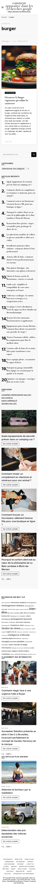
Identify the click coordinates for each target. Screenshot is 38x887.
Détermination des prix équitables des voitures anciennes (14, 833)
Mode (13, 869)
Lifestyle (30, 864)
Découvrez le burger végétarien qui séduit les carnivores (16, 100)
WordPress (20, 883)
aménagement (31, 602)
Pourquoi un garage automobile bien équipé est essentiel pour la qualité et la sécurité (20, 371)
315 (7, 579)
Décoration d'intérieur (8, 622)
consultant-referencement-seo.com (16, 395)
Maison (5, 687)
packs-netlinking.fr (9, 401)
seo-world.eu (7, 398)
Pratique (9, 871)
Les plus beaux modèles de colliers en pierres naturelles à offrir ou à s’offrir (21, 237)
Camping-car (14, 616)
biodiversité (6, 616)
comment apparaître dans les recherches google (19, 6)
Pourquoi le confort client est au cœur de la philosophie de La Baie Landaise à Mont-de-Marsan (20, 215)
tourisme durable (29, 648)
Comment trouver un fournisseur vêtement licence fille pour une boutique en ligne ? (20, 204)
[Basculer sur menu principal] (3, 7)
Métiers (6, 869)
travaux (12, 654)
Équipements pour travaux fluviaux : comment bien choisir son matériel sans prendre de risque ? (21, 329)
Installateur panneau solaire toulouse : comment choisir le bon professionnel (21, 248)
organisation (25, 638)
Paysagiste (6, 642)
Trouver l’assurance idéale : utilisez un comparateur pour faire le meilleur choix (21, 340)
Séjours (7, 873)
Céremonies (9, 861)
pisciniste (13, 642)
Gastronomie (10, 92)
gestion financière (26, 628)
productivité (28, 641)
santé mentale (14, 645)
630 (8, 754)
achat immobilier (6, 602)
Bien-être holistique (13, 613)
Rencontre (20, 871)
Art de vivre (11, 609)
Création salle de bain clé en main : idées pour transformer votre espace (21, 351)
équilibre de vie (31, 654)
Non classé (22, 869)
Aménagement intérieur (13, 605)
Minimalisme (17, 638)
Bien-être (6, 786)
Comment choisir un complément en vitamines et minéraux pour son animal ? (21, 193)
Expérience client (17, 625)
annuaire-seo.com (9, 403)
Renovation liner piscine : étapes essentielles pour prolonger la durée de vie (20, 226)
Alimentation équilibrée (19, 602)
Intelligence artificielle (19, 635)
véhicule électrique (21, 654)
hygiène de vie (11, 632)
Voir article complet (10, 444)
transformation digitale (9, 651)
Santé (29, 871)
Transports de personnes (23, 873)
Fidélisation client (29, 625)
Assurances (8, 859)
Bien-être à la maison (27, 613)
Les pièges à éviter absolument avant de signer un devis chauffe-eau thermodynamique (21, 310)
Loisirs (6, 866)
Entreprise (20, 861)
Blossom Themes (23, 881)
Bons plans (29, 859)
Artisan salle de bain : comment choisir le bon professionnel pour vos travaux (20, 260)
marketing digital (7, 638)
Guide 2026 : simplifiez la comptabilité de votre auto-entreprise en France (18, 287)
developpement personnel (21, 619)
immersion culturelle (22, 632)
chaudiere (22, 616)
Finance (30, 861)
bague (17, 609)
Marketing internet (27, 866)
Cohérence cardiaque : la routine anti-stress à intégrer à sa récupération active (20, 298)
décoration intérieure (23, 622)
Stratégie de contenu (17, 648)
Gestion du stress (11, 628)
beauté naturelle (24, 609)
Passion (5, 827)
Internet (20, 864)
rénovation (5, 645)
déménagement (6, 625)
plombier (20, 641)
